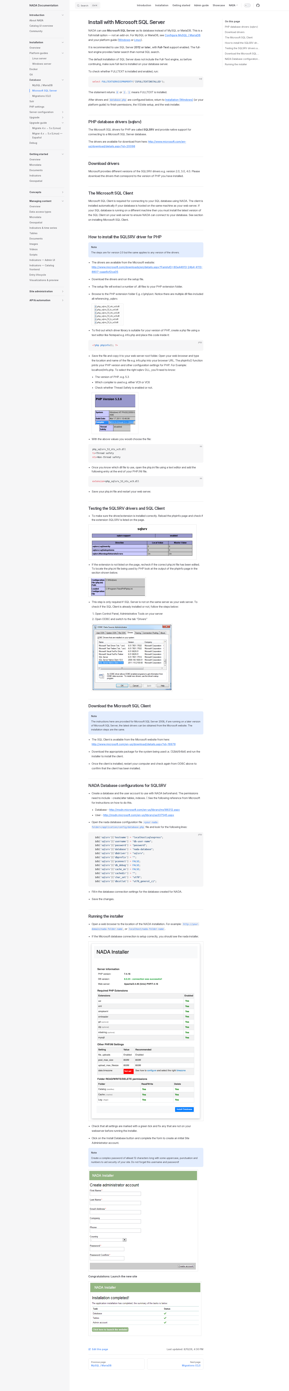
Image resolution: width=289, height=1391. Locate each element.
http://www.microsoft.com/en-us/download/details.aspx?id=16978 (134, 744)
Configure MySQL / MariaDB (183, 35)
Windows (124, 40)
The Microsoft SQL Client (239, 37)
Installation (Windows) (179, 99)
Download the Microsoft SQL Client (242, 53)
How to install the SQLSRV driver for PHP (242, 42)
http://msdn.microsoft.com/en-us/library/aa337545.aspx (138, 815)
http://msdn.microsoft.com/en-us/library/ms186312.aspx (144, 809)
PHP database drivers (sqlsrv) (241, 26)
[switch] (247, 5)
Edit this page (100, 1349)
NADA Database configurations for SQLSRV (242, 58)
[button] (46, 15)
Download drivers (235, 32)
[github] (258, 5)
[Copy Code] (198, 81)
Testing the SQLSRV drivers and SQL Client (242, 48)
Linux (137, 40)
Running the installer (236, 64)
